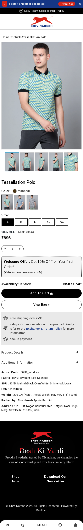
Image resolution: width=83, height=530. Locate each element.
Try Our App (66, 4)
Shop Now (15, 479)
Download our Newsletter (55, 479)
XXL (62, 222)
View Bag (40, 304)
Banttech (41, 510)
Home (5, 37)
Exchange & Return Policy (44, 328)
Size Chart (74, 284)
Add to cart (40, 293)
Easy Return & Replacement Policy (44, 10)
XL (48, 222)
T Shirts (16, 37)
